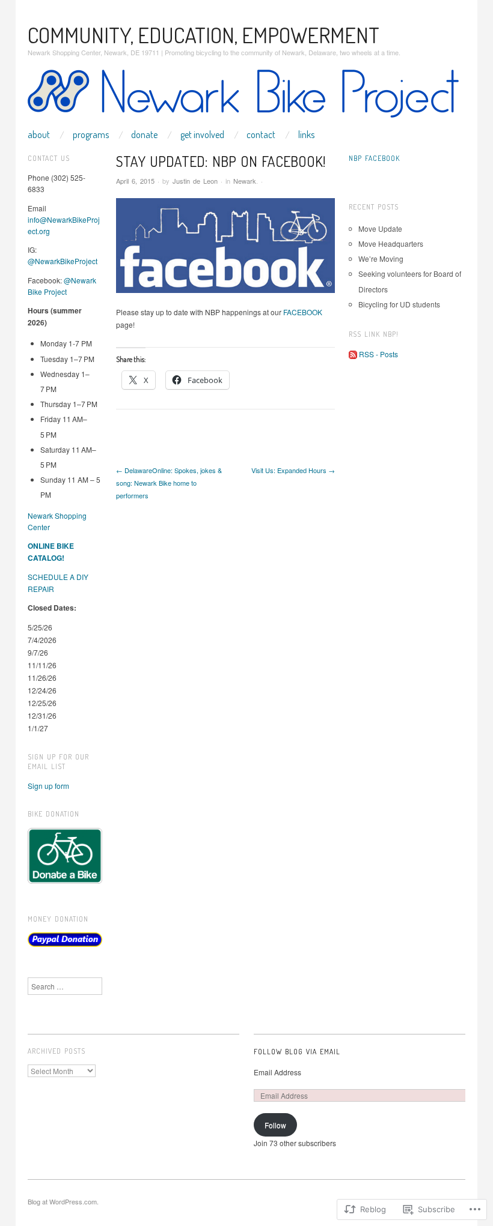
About (39, 134)
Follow (275, 1125)
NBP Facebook (374, 158)
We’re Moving (380, 258)
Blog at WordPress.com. (63, 1201)
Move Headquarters (390, 243)
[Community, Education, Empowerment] (243, 98)
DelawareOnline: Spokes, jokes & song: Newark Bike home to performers (169, 482)
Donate (144, 134)
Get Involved (202, 134)
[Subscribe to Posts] (353, 354)
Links (306, 134)
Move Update (380, 228)
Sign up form (48, 786)
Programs (91, 134)
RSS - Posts (378, 354)
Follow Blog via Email (297, 1051)
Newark (244, 181)
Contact (260, 134)
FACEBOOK (302, 312)
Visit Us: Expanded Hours (293, 470)
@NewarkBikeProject (62, 261)
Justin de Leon (195, 181)
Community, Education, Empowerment (203, 35)
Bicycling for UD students (399, 304)
